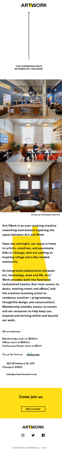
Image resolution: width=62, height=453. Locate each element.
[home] (33, 5)
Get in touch (33, 409)
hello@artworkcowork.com (21, 374)
